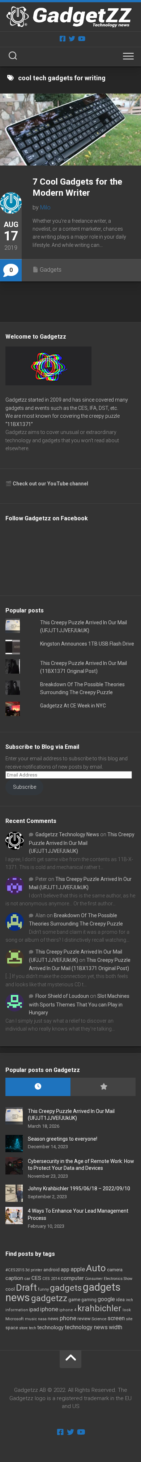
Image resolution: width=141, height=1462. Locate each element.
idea (120, 1299)
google (106, 1299)
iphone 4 (67, 1310)
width (115, 1327)
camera (115, 1269)
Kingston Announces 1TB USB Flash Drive (87, 644)
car (27, 1278)
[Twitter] (72, 38)
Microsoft (14, 1318)
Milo (45, 207)
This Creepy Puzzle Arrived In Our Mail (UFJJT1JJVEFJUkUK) (81, 843)
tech (32, 1328)
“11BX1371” (19, 424)
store (23, 1328)
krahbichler (99, 1308)
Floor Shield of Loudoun (62, 996)
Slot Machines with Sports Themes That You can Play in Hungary (79, 1004)
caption (14, 1278)
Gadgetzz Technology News (67, 834)
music (31, 1319)
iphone (49, 1309)
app (65, 1269)
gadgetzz (49, 1298)
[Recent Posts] (37, 1087)
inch (129, 1300)
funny (43, 1289)
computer (72, 1278)
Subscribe (24, 787)
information (16, 1310)
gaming (89, 1299)
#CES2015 (14, 1270)
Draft (26, 1287)
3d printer (33, 1270)
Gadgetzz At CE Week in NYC (73, 706)
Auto (96, 1268)
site (129, 1319)
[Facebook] (62, 38)
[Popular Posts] (103, 1087)
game (74, 1299)
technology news (86, 1327)
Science (98, 1318)
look (127, 1310)
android (51, 1269)
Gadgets (50, 269)
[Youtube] (81, 38)
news (53, 1318)
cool (10, 1289)
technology (50, 1327)
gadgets (66, 1288)
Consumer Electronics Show (108, 1278)
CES (36, 1278)
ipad (34, 1309)
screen (116, 1318)
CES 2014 (51, 1278)
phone (68, 1318)
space (11, 1327)
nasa (42, 1319)
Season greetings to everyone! (62, 1139)
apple (77, 1269)
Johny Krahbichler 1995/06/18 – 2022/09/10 (79, 1188)
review (83, 1318)
